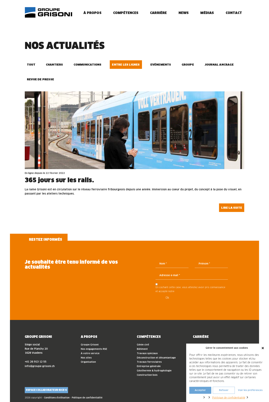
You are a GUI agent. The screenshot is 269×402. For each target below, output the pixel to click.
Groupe (188, 64)
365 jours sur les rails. (59, 180)
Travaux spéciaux (147, 353)
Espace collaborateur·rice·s (46, 390)
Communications (87, 64)
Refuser (224, 390)
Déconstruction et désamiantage (156, 357)
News (184, 13)
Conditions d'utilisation (57, 397)
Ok (167, 297)
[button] (262, 347)
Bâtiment (142, 349)
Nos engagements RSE (94, 349)
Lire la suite (231, 207)
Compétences (125, 13)
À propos (92, 13)
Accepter (200, 390)
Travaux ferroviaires (149, 362)
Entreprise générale (149, 366)
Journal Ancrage (219, 64)
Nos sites (86, 357)
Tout (31, 64)
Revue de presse (40, 79)
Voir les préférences (250, 390)
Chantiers (54, 64)
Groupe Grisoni (90, 344)
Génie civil (143, 344)
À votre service (90, 353)
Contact (234, 13)
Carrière (158, 13)
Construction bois (147, 375)
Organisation (88, 362)
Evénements (160, 64)
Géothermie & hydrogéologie (154, 370)
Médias (207, 13)
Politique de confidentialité (228, 397)
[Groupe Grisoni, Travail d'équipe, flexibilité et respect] (48, 12)
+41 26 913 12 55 (35, 361)
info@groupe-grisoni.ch (40, 366)
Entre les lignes (126, 64)
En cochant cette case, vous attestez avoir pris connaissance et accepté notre (190, 289)
